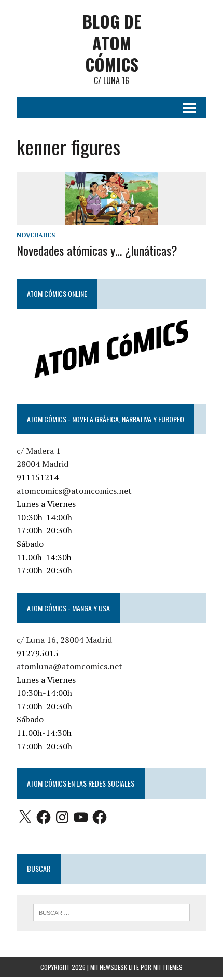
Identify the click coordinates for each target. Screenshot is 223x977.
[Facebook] (43, 817)
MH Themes (168, 966)
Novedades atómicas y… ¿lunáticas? (97, 250)
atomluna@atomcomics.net (69, 666)
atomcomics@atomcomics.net (74, 491)
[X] (25, 817)
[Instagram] (62, 817)
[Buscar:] (111, 911)
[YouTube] (81, 817)
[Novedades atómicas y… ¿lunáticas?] (111, 217)
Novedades (36, 235)
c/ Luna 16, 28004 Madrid (64, 639)
